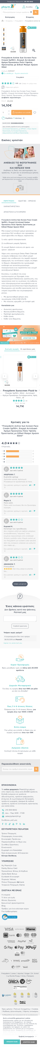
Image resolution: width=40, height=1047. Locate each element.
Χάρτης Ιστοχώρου (30, 1011)
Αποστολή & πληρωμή (15, 212)
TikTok (9, 824)
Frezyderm (20, 77)
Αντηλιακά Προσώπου (19, 131)
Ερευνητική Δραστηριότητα (13, 903)
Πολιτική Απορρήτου (22, 1009)
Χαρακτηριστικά (12, 206)
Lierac (13, 973)
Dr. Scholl (35, 973)
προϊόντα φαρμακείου (24, 796)
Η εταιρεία (6, 895)
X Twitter (20, 824)
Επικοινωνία (6, 847)
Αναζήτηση (36, 769)
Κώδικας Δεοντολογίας (12, 1011)
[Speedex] (25, 960)
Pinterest (16, 824)
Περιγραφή (9, 201)
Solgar (27, 973)
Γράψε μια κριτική (20, 584)
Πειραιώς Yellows (9, 879)
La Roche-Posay (13, 976)
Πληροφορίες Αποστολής (12, 836)
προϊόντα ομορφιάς (10, 801)
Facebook (3, 824)
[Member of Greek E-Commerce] (13, 981)
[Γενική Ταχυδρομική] (15, 960)
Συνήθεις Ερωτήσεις (10, 844)
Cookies (35, 1009)
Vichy (23, 976)
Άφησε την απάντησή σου (13, 643)
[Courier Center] (16, 966)
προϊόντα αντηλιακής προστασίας (24, 803)
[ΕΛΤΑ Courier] (5, 960)
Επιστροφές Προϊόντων (11, 839)
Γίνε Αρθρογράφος (9, 911)
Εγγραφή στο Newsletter (12, 850)
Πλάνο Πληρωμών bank (13, 882)
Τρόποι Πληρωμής (9, 833)
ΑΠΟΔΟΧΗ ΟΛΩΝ (11, 1042)
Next (35, 376)
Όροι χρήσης (7, 1009)
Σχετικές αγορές (12, 349)
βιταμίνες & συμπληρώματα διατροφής (18, 799)
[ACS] (25, 966)
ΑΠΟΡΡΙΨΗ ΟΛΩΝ (29, 1042)
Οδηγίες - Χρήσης (27, 201)
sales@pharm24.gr (13, 816)
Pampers (30, 976)
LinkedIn (24, 824)
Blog (3, 906)
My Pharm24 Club (9, 865)
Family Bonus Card (9, 868)
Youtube (13, 824)
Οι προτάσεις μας (27, 349)
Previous (5, 376)
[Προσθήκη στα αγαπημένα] (35, 112)
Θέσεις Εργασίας (9, 900)
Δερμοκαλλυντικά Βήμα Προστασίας (15, 133)
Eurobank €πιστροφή (10, 877)
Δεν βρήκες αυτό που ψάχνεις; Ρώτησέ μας (20, 611)
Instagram (6, 824)
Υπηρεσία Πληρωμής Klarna (13, 885)
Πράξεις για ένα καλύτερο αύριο (15, 909)
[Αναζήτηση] (35, 12)
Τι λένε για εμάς (8, 897)
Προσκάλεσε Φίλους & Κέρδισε (15, 871)
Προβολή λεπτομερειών (26, 1036)
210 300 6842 (11, 810)
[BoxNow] (35, 960)
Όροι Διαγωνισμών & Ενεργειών (15, 853)
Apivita (20, 973)
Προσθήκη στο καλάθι (23, 112)
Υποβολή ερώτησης (20, 626)
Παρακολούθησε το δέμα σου (14, 842)
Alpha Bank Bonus (9, 874)
